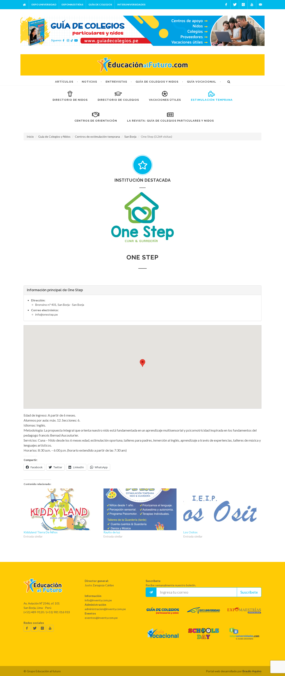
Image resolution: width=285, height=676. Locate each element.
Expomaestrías (72, 4)
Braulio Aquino (251, 671)
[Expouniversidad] (203, 614)
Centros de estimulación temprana (97, 136)
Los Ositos (190, 532)
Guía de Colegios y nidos (157, 81)
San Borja (130, 136)
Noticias (89, 81)
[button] (142, 217)
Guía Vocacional (201, 81)
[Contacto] (260, 4)
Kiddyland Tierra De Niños (41, 532)
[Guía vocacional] (163, 637)
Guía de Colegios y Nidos (54, 136)
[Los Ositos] (221, 509)
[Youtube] (252, 4)
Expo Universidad (44, 4)
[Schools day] (203, 637)
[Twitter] (235, 4)
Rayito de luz (111, 532)
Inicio (30, 136)
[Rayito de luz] (141, 509)
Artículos (64, 81)
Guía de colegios (100, 4)
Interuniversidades (131, 4)
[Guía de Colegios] (163, 614)
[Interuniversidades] (244, 637)
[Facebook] (226, 4)
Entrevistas (116, 81)
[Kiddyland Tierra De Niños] (61, 509)
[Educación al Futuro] (43, 589)
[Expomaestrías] (244, 614)
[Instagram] (243, 4)
